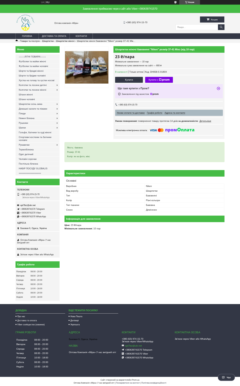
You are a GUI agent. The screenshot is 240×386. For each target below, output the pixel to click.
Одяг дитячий (26, 154)
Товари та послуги (30, 41)
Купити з (153, 79)
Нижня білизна (26, 118)
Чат (229, 377)
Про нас (21, 316)
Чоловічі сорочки (28, 159)
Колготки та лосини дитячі (33, 85)
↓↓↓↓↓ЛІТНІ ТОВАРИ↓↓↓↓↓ (32, 56)
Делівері (74, 320)
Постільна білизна (28, 163)
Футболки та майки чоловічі (33, 66)
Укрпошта (75, 324)
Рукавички (24, 144)
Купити (129, 79)
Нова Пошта (76, 316)
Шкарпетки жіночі (65, 41)
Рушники (23, 123)
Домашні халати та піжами (33, 108)
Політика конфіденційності (153, 383)
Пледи (22, 113)
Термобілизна (26, 149)
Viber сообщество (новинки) (31, 324)
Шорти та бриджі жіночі (31, 71)
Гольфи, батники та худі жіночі (35, 132)
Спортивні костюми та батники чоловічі (35, 138)
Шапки (22, 127)
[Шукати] (221, 27)
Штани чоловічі (27, 99)
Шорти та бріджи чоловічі (32, 75)
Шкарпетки (48, 41)
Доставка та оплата (54, 36)
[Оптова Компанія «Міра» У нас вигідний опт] (25, 32)
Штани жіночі (26, 94)
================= (30, 173)
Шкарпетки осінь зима (30, 104)
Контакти (81, 36)
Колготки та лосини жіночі (32, 89)
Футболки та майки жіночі (32, 61)
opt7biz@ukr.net (28, 205)
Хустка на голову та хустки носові (36, 80)
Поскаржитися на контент (128, 383)
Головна (27, 36)
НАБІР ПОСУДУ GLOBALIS (33, 168)
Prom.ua (135, 380)
